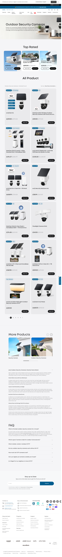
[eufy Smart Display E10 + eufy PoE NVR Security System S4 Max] (44, 139)
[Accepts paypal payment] (53, 506)
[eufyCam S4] (17, 101)
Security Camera (13, 357)
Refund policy (39, 551)
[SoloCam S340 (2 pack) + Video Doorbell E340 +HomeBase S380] (17, 139)
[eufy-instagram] (47, 501)
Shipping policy (30, 551)
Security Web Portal (20, 530)
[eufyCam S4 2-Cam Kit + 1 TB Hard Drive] (17, 177)
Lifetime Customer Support (24, 510)
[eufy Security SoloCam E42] (44, 177)
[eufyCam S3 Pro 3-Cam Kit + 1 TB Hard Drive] (44, 252)
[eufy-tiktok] (57, 501)
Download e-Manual (34, 527)
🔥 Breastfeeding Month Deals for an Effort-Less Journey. (30, 7)
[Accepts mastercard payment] (50, 506)
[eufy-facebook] (51, 501)
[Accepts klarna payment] (53, 509)
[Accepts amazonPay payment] (47, 504)
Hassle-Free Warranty (23, 507)
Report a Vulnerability (35, 523)
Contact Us (47, 522)
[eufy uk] (4, 10)
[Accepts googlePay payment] (47, 506)
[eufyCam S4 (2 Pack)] (44, 290)
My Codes (4, 526)
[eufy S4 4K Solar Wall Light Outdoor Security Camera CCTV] (17, 290)
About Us (23, 551)
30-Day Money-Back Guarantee (25, 505)
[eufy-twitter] (54, 501)
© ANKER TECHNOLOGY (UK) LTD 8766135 (11, 551)
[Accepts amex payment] (50, 504)
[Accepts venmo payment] (47, 509)
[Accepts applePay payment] (53, 504)
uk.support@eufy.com (9, 505)
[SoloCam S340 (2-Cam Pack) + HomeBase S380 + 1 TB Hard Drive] (17, 214)
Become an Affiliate (20, 525)
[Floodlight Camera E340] (44, 214)
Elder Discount (19, 523)
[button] (58, 2)
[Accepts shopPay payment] (56, 506)
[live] (52, 10)
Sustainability (47, 526)
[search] (49, 10)
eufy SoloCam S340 (27, 432)
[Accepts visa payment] (50, 509)
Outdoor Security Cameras (38, 357)
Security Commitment (49, 524)
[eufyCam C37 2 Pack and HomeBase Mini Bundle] (17, 252)
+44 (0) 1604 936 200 (9, 502)
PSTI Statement (33, 525)
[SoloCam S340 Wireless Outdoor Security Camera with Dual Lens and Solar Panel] (44, 101)
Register (47, 483)
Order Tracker (5, 524)
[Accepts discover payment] (56, 504)
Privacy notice (47, 551)
